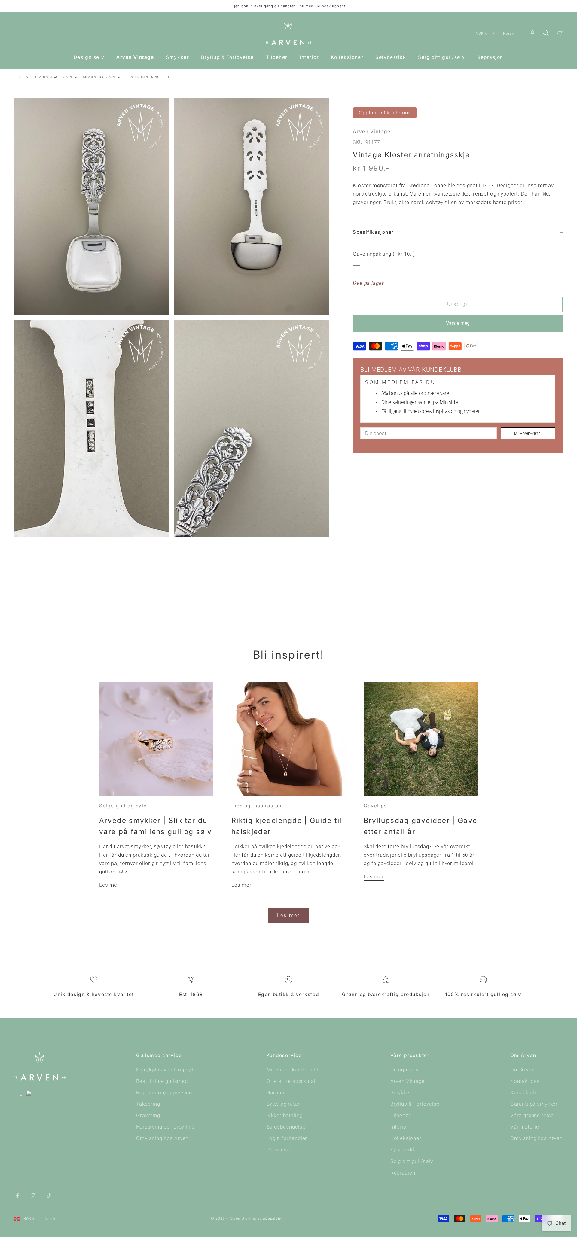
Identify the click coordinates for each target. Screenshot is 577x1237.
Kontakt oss (525, 1081)
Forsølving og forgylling (165, 1127)
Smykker (177, 57)
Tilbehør (277, 57)
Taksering (148, 1104)
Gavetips (375, 806)
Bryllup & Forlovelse (227, 57)
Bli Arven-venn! (528, 433)
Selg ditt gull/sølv (441, 57)
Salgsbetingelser (287, 1127)
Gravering (148, 1115)
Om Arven (522, 1070)
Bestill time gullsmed (162, 1081)
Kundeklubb (524, 1092)
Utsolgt (458, 304)
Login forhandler (287, 1138)
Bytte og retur (283, 1104)
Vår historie (524, 1127)
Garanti (276, 1092)
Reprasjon (490, 57)
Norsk (508, 33)
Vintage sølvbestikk (85, 77)
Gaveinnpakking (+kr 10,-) (384, 254)
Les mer (109, 885)
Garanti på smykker (534, 1104)
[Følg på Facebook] (17, 1196)
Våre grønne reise (532, 1115)
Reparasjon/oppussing (164, 1092)
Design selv (89, 57)
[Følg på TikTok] (49, 1196)
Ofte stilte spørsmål (291, 1081)
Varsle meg (458, 323)
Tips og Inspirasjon (256, 806)
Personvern (281, 1150)
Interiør (309, 57)
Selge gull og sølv (123, 806)
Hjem (24, 77)
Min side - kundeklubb (293, 1070)
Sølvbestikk (390, 57)
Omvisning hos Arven (162, 1138)
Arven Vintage (135, 57)
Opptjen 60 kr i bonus (385, 113)
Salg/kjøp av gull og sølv (166, 1070)
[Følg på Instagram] (33, 1196)
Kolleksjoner (347, 57)
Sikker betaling (285, 1115)
